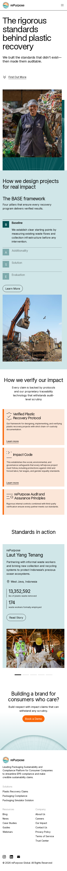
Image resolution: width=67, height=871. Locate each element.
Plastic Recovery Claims (15, 791)
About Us (40, 814)
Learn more (13, 441)
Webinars (8, 832)
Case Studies (10, 823)
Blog (5, 814)
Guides (6, 827)
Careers (39, 819)
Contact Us (41, 827)
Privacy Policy (43, 832)
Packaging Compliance (15, 796)
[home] (14, 5)
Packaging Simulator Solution (18, 800)
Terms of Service (44, 836)
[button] (62, 5)
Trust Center (42, 841)
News (6, 819)
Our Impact (41, 823)
